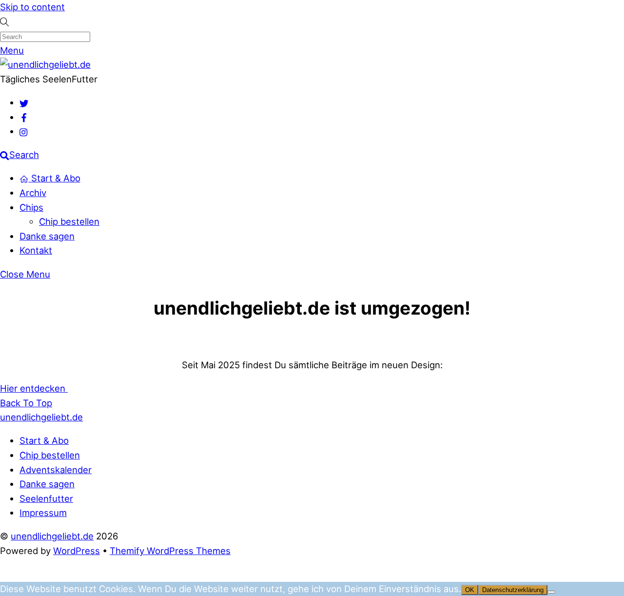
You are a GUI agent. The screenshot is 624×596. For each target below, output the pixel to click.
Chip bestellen (69, 221)
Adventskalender (56, 469)
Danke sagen (47, 236)
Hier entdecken (34, 388)
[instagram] (24, 131)
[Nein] (551, 592)
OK (469, 590)
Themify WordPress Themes (170, 550)
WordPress (76, 550)
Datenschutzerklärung (513, 590)
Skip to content (32, 6)
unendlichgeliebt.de (52, 536)
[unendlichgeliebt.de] (45, 64)
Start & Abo (54, 178)
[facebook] (24, 117)
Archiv (33, 192)
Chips (31, 207)
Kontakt (36, 250)
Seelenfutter (46, 498)
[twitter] (24, 102)
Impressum (43, 512)
